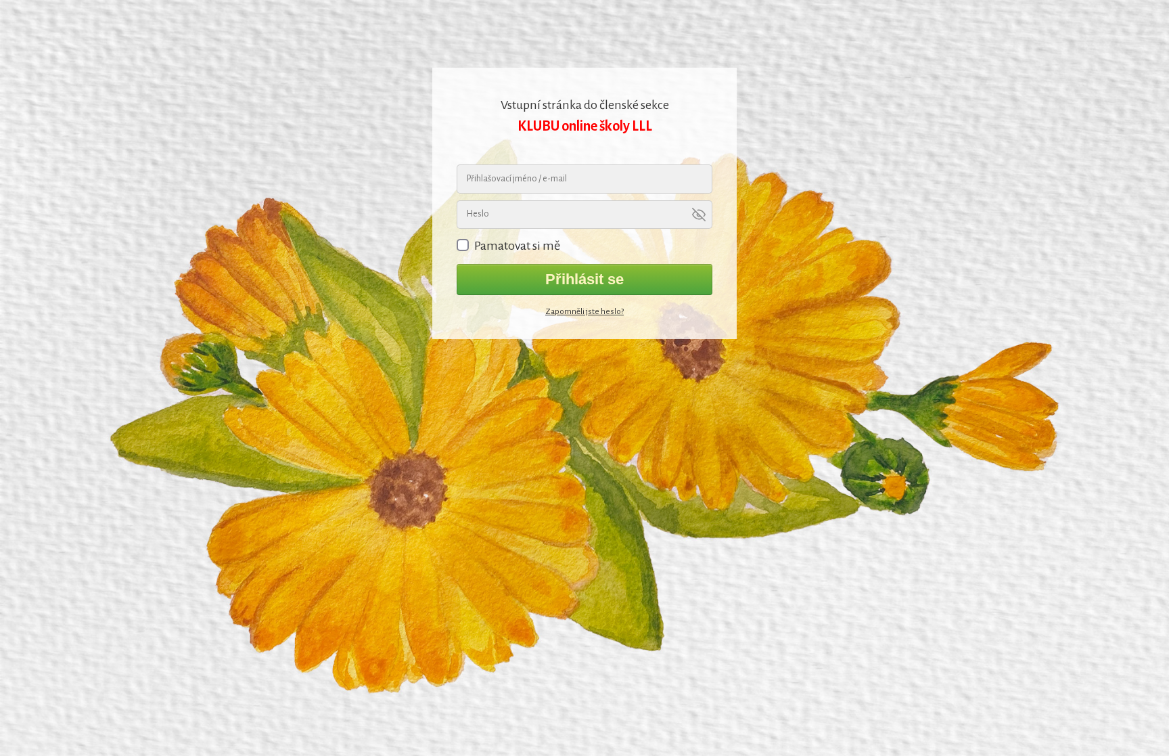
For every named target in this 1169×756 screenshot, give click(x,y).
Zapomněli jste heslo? (584, 311)
